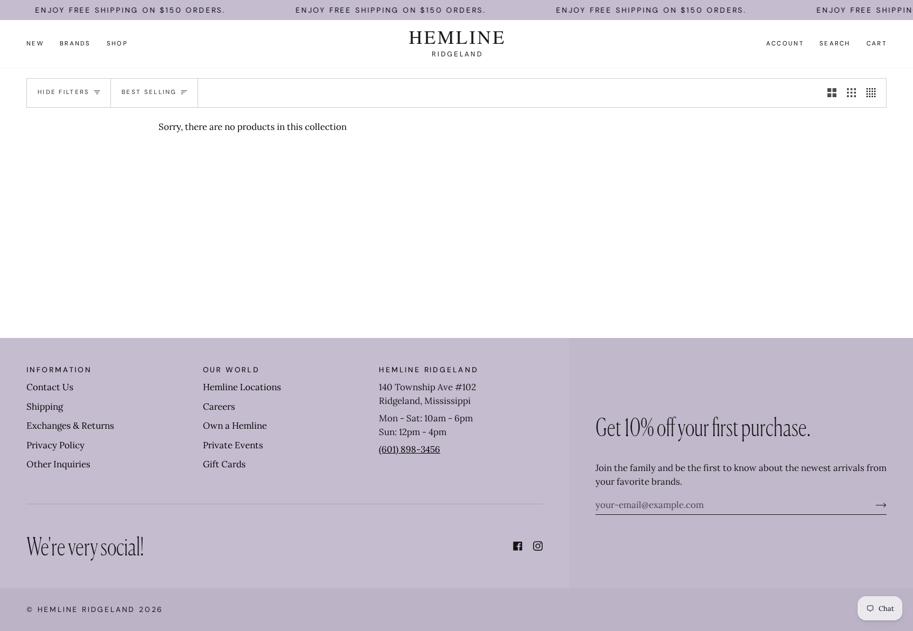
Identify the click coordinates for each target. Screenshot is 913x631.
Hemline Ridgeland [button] (429, 369)
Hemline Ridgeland (87, 609)
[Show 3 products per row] (851, 93)
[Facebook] (518, 546)
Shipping (44, 406)
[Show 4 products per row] (873, 93)
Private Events (233, 445)
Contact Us (49, 387)
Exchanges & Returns (70, 425)
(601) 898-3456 (409, 449)
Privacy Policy (55, 445)
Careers (219, 406)
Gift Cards (224, 464)
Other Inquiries (58, 464)
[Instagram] (538, 546)
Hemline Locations (242, 387)
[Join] (873, 504)
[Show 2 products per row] (832, 93)
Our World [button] (231, 369)
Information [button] (59, 369)
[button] (75, 44)
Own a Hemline (235, 425)
